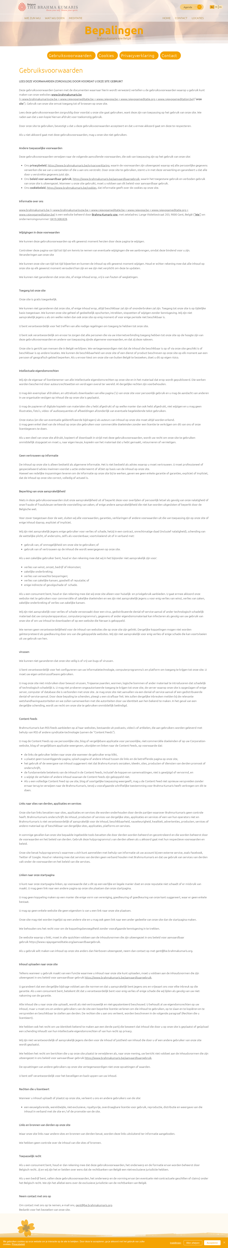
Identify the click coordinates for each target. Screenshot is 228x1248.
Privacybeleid (18, 1244)
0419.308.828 (58, 219)
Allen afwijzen (193, 1242)
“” (197, 214)
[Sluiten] (224, 1243)
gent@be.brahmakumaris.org (174, 951)
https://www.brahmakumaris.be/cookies (71, 187)
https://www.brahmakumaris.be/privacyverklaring (79, 165)
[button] (192, 7)
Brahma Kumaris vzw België (114, 38)
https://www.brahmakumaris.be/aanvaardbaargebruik (106, 179)
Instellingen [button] (175, 1242)
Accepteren (212, 1242)
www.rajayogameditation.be (36, 214)
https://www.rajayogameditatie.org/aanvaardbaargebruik (64, 942)
